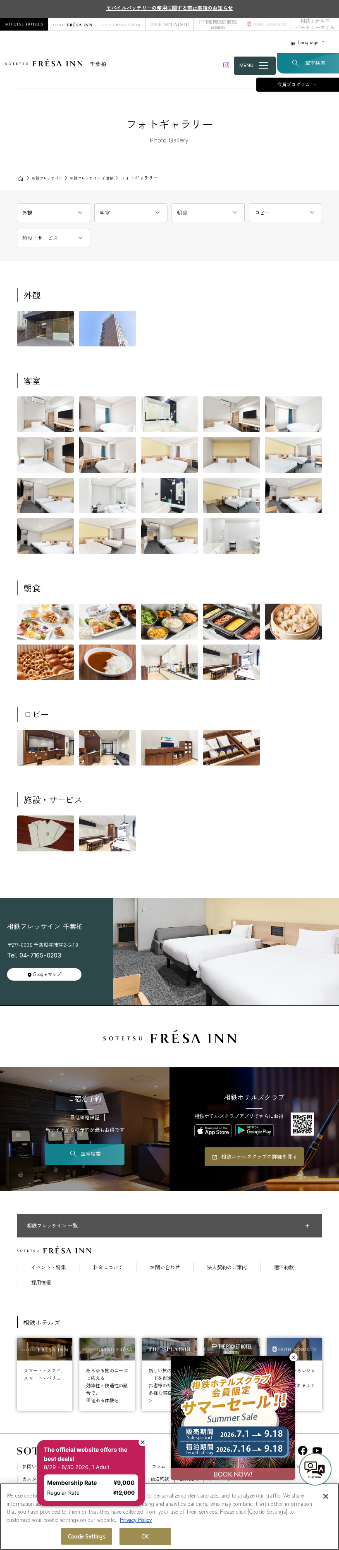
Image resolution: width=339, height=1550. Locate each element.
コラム (159, 1466)
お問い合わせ (165, 1267)
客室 (105, 212)
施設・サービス (40, 238)
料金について (108, 1267)
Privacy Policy (136, 1520)
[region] (169, 1516)
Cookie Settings (86, 1536)
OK (145, 1536)
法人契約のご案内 (227, 1267)
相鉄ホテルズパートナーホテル (315, 24)
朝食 (182, 212)
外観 (27, 212)
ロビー (262, 212)
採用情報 (41, 1282)
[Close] (326, 1496)
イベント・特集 (48, 1267)
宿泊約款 (284, 1267)
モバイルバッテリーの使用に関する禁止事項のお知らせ (169, 8)
